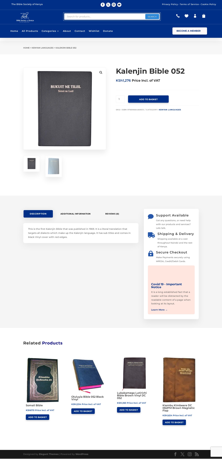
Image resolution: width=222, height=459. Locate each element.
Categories (49, 31)
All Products (30, 31)
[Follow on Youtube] (119, 5)
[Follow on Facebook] (103, 5)
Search (152, 16)
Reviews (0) (112, 214)
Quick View (38, 358)
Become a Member (188, 30)
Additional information (75, 214)
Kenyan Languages (42, 48)
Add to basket (148, 99)
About (67, 31)
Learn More (159, 309)
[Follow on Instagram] (114, 5)
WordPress (81, 454)
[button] (101, 72)
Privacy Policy (170, 4)
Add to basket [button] (37, 417)
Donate (108, 31)
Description (38, 213)
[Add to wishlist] (58, 357)
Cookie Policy (208, 4)
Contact (80, 31)
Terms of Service (189, 4)
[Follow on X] (108, 5)
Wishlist (94, 31)
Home (14, 31)
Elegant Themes (49, 454)
